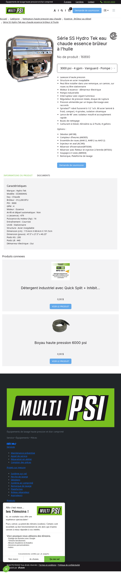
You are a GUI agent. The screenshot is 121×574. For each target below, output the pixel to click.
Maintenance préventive (23, 453)
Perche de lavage (19, 476)
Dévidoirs (15, 479)
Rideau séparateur (20, 492)
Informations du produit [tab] (18, 175)
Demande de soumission (87, 10)
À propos (67, 2)
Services (11, 446)
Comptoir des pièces (21, 462)
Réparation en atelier (21, 459)
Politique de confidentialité (69, 565)
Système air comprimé (22, 482)
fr (105, 10)
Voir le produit (60, 306)
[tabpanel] (60, 214)
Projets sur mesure (16, 467)
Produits (11, 500)
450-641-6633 (109, 2)
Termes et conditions (47, 565)
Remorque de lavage (21, 486)
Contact (91, 2)
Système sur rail (19, 473)
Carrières (80, 2)
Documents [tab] (43, 175)
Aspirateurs (16, 495)
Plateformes (17, 489)
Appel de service (19, 456)
